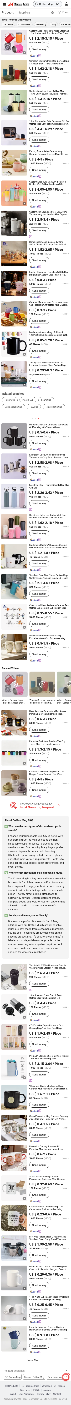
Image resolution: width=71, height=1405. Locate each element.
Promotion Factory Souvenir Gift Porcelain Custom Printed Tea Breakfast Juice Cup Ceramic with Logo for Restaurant (48, 1147)
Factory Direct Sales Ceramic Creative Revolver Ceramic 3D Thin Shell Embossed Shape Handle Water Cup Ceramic (48, 153)
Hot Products (11, 1385)
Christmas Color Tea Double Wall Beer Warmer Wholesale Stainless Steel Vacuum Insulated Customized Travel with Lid (47, 516)
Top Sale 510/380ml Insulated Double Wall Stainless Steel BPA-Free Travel (47, 966)
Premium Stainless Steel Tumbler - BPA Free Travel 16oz (49, 1057)
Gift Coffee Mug (13, 1377)
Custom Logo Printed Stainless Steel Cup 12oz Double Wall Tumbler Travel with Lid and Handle (49, 32)
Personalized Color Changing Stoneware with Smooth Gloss (48, 426)
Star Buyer (25, 1390)
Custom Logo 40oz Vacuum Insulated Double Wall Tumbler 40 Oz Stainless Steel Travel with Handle (48, 183)
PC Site (36, 1390)
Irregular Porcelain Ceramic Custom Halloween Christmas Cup (48, 1328)
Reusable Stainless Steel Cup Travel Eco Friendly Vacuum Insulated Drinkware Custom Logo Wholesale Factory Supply (47, 743)
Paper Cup (10, 399)
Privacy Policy (43, 1394)
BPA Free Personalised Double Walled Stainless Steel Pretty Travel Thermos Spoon (47, 1238)
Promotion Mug (55, 1377)
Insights (47, 1390)
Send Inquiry (39, 49)
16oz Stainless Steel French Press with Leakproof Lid (46, 996)
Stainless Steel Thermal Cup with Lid (49, 486)
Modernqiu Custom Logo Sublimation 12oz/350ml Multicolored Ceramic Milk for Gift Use (49, 333)
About (13, 1394)
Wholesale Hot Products (53, 1385)
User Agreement (26, 1394)
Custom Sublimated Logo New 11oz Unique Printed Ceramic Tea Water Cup (46, 772)
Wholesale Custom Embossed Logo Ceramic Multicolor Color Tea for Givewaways (49, 1087)
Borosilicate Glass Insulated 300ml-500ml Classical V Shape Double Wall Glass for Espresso (47, 243)
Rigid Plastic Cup (54, 406)
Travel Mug (41, 24)
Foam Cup (46, 399)
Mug (54, 24)
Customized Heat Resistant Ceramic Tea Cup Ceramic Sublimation (49, 606)
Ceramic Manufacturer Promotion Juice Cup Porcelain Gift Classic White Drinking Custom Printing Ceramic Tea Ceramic (48, 303)
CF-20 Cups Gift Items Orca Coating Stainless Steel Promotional (46, 1027)
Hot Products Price (30, 1385)
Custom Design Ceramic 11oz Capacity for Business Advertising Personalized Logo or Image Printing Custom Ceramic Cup (46, 1208)
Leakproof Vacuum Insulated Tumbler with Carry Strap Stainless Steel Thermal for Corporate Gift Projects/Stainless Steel (48, 456)
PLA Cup (34, 406)
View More (34, 1360)
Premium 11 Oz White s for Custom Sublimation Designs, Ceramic (48, 1268)
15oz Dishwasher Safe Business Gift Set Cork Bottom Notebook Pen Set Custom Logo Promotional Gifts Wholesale (49, 122)
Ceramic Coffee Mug (34, 1377)
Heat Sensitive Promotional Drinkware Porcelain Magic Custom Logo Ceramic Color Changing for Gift (47, 712)
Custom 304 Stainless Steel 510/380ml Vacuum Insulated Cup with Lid (48, 213)
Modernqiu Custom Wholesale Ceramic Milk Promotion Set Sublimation (48, 546)
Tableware (8, 24)
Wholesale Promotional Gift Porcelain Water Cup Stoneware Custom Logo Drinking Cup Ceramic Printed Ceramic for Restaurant (49, 637)
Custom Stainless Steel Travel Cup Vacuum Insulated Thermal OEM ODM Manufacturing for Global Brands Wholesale (49, 92)
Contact (57, 1394)
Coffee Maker (24, 24)
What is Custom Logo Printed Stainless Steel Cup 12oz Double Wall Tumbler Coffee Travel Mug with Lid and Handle (14, 701)
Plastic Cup (27, 399)
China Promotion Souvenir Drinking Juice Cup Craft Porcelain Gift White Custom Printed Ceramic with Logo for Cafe (48, 1117)
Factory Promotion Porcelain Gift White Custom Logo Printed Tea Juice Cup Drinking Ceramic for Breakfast (48, 273)
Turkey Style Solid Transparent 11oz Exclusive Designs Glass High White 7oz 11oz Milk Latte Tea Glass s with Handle (49, 364)
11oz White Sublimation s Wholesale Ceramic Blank (49, 1298)
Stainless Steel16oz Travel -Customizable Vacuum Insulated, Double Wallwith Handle (49, 576)
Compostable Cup (13, 406)
